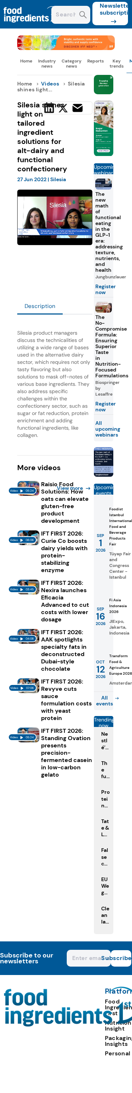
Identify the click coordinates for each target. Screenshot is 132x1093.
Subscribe (121, 958)
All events (104, 701)
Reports (95, 61)
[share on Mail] (77, 108)
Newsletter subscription (114, 9)
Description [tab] (40, 306)
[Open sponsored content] (66, 48)
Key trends (117, 63)
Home (26, 61)
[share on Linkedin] (49, 108)
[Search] (83, 15)
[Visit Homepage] (32, 26)
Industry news (47, 63)
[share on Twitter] (63, 108)
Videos (50, 84)
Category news (71, 63)
